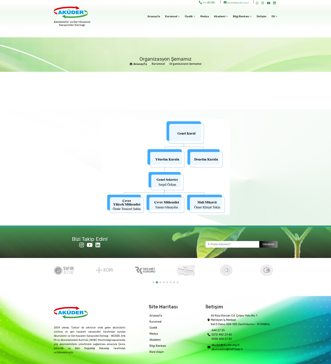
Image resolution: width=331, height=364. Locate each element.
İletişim (261, 16)
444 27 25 (218, 330)
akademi (155, 339)
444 (208, 2)
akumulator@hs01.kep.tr (227, 349)
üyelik (153, 327)
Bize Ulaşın (156, 351)
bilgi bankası (157, 345)
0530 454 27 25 (222, 339)
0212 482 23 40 (222, 334)
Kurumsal (155, 321)
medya (204, 16)
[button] (153, 282)
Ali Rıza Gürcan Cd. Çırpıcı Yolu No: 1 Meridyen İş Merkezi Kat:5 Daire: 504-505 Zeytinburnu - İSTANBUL (240, 320)
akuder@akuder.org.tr (238, 3)
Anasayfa (153, 16)
